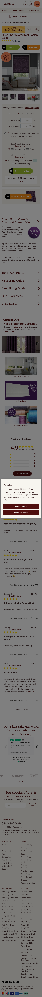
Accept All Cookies (21, 512)
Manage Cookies (21, 507)
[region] (21, 498)
